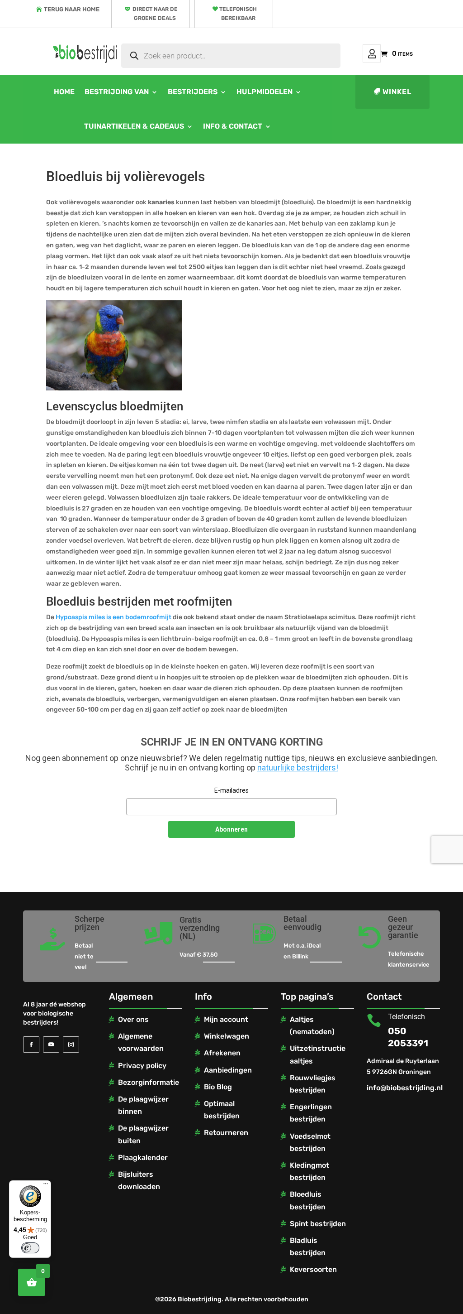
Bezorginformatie (148, 1082)
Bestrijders (192, 91)
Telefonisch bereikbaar (238, 13)
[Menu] (45, 1185)
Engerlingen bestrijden (311, 1112)
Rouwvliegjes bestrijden (312, 1083)
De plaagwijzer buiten (143, 1134)
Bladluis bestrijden (308, 1246)
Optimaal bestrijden (222, 1109)
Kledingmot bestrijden (309, 1171)
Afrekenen (222, 1053)
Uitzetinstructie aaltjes (317, 1054)
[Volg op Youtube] (51, 1044)
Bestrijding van (117, 91)
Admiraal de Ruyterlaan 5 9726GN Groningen (403, 1066)
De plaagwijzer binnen (143, 1105)
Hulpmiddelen (264, 91)
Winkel (397, 91)
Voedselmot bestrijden (310, 1142)
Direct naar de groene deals (155, 13)
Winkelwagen (226, 1036)
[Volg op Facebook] (31, 1044)
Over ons (133, 1019)
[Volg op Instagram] (71, 1044)
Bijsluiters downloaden (139, 1180)
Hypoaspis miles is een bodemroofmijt (113, 617)
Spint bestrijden (318, 1223)
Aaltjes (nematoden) (312, 1025)
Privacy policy (142, 1065)
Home (64, 91)
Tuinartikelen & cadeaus (134, 126)
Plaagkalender (143, 1157)
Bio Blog (218, 1087)
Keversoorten (313, 1269)
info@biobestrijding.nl (405, 1087)
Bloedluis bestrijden (308, 1200)
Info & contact (232, 126)
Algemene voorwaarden (141, 1042)
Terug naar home (71, 9)
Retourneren (226, 1132)
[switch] (30, 1247)
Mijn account (372, 53)
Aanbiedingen (228, 1070)
